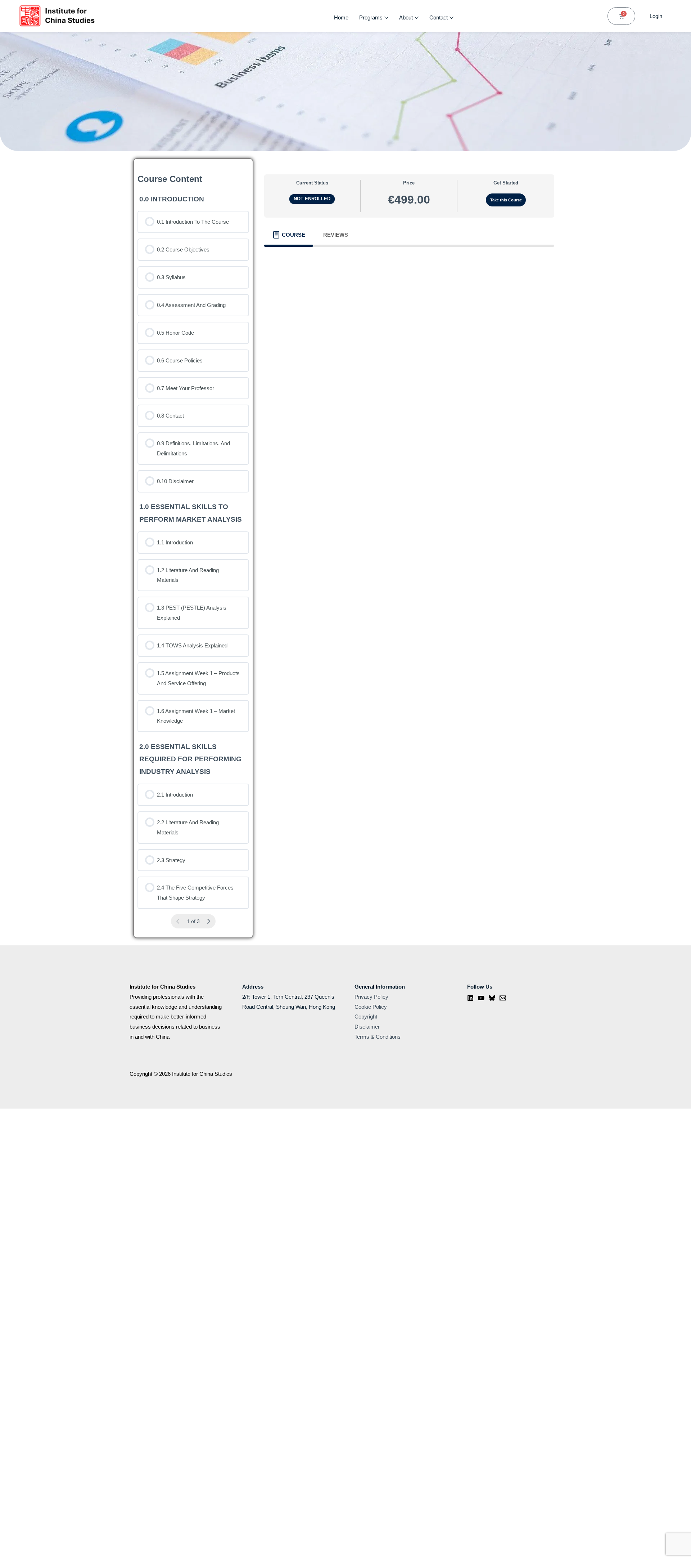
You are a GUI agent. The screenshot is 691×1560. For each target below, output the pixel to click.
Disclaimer (367, 1027)
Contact (438, 17)
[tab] (288, 235)
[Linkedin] (470, 998)
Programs (371, 17)
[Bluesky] (492, 998)
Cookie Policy (370, 1007)
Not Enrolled (312, 198)
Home (341, 17)
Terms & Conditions (377, 1037)
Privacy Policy (371, 997)
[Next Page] (208, 921)
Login (656, 16)
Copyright (365, 1016)
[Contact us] (503, 998)
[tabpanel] (409, 257)
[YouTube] (481, 998)
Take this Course (506, 200)
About (406, 17)
